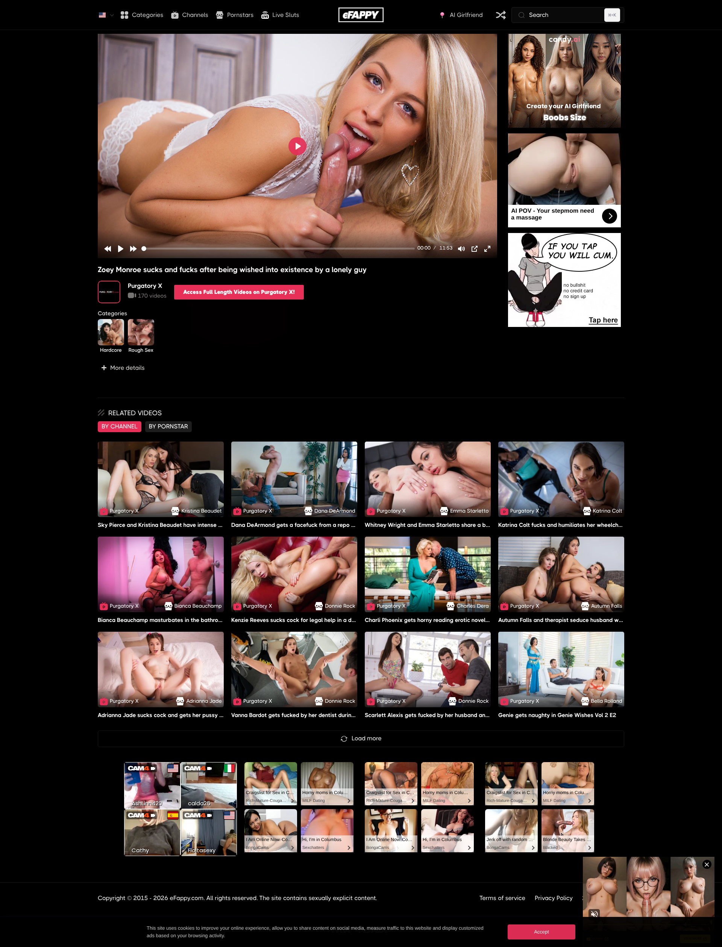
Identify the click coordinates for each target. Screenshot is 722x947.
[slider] (278, 248)
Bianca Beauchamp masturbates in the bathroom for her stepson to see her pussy (205, 620)
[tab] (119, 426)
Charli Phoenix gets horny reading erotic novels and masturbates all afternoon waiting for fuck (489, 620)
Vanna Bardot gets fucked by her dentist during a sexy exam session (321, 715)
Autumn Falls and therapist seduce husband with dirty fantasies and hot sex (597, 620)
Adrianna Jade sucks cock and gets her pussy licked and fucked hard (188, 715)
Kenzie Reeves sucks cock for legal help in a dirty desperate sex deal (322, 620)
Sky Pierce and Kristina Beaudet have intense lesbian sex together (185, 525)
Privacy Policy (554, 898)
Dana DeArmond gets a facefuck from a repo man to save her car (317, 525)
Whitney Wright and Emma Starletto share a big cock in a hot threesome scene (468, 525)
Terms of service (502, 898)
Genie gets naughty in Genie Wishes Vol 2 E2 (557, 715)
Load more (367, 738)
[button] (297, 368)
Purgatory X (145, 285)
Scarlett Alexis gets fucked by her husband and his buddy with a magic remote (468, 715)
